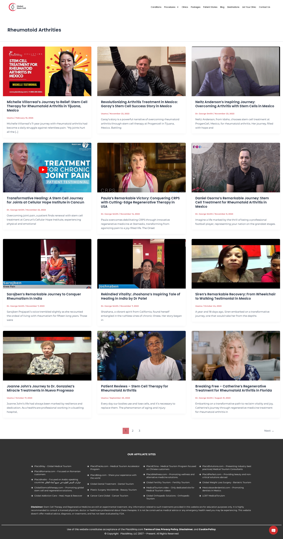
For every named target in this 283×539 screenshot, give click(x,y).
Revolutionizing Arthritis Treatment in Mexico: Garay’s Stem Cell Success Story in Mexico (139, 104)
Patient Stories (210, 7)
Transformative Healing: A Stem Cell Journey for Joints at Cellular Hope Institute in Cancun (45, 200)
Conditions (156, 7)
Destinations (233, 7)
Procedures (169, 7)
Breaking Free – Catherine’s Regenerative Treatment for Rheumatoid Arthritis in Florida (233, 388)
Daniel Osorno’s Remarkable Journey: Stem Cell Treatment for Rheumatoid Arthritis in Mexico (232, 202)
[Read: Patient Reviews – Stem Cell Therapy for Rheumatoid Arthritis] (141, 355)
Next (269, 430)
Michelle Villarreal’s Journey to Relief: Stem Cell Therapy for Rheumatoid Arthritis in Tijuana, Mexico (47, 106)
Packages (195, 7)
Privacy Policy (169, 529)
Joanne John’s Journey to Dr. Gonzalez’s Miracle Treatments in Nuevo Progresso (40, 388)
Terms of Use (152, 529)
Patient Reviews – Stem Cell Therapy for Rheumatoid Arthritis (134, 388)
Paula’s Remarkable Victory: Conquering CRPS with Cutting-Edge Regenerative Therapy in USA (140, 202)
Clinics (185, 7)
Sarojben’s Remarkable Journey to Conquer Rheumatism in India (44, 296)
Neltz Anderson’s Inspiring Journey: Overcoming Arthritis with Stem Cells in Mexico (234, 104)
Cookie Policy (207, 529)
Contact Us (264, 7)
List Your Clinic (249, 7)
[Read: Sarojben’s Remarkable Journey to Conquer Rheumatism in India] (47, 263)
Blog (222, 7)
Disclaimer (186, 529)
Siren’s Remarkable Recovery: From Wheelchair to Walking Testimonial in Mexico (235, 296)
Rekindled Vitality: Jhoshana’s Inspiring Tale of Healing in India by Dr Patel (140, 296)
